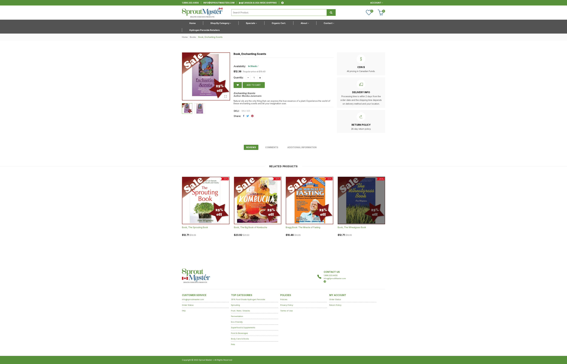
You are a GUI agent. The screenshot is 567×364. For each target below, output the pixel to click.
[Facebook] (282, 3)
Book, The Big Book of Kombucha (250, 227)
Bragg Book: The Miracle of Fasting (303, 227)
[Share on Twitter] (247, 116)
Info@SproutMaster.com (335, 278)
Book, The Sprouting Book (195, 227)
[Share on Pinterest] (252, 116)
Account (376, 2)
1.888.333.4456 (190, 2)
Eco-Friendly (237, 322)
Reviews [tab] (251, 147)
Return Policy (335, 305)
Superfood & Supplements (243, 327)
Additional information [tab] (302, 147)
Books (193, 37)
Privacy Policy (286, 305)
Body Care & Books (240, 339)
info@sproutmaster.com (218, 2)
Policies (283, 299)
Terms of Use (286, 310)
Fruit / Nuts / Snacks (240, 310)
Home (185, 37)
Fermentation (237, 316)
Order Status (188, 305)
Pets (233, 344)
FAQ (184, 310)
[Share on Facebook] (243, 116)
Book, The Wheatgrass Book (352, 227)
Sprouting (235, 305)
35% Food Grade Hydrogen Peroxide (248, 299)
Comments (271, 147)
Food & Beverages (239, 333)
